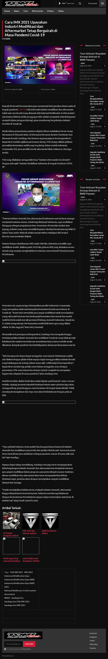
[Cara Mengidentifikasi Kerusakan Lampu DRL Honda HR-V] (84, 97)
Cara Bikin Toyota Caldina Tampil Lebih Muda (96, 118)
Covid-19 (22, 109)
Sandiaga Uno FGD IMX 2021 (17, 601)
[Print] (39, 97)
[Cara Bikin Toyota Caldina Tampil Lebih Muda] (84, 117)
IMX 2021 (28, 572)
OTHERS (6, 39)
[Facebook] (7, 97)
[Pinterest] (20, 97)
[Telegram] (46, 97)
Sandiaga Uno (17, 598)
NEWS (83, 63)
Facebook (93, 633)
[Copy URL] (59, 97)
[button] (79, 3)
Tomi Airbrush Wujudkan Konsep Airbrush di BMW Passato (93, 56)
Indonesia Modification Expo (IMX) (19, 579)
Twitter (92, 641)
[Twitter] (13, 97)
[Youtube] (87, 648)
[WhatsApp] (26, 97)
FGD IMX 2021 (16, 572)
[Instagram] (87, 637)
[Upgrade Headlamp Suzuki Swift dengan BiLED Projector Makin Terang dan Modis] (84, 153)
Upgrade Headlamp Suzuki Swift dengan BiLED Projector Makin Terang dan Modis (97, 157)
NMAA (7, 598)
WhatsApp (94, 644)
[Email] (33, 97)
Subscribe (29, 644)
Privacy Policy (26, 649)
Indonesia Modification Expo (16, 576)
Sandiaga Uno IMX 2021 (14, 605)
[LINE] (52, 97)
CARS (92, 107)
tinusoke (90, 63)
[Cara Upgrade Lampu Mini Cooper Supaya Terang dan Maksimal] (84, 134)
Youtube (93, 648)
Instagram (93, 637)
